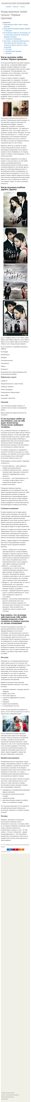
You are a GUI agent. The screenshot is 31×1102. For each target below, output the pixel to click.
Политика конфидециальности (7, 1096)
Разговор (8, 53)
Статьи (22, 6)
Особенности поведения (13, 39)
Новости (16, 6)
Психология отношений (15, 3)
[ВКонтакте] (10, 850)
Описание (8, 31)
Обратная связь (4, 1098)
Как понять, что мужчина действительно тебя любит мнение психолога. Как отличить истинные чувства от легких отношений (16, 44)
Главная (8, 6)
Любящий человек (10, 844)
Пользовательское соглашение (12, 1094)
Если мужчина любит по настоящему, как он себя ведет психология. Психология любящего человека (17, 35)
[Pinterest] (15, 850)
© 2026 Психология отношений (7, 1092)
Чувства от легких (18, 844)
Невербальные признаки (13, 51)
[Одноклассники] (21, 850)
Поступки (8, 49)
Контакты (3, 1094)
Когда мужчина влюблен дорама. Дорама (17, 29)
